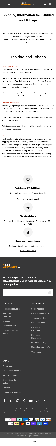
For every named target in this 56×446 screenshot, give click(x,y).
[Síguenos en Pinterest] (24, 401)
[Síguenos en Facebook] (4, 401)
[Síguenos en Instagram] (17, 401)
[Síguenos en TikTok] (37, 401)
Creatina (6, 321)
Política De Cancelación (36, 328)
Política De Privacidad (40, 313)
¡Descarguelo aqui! (28, 250)
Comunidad (36, 352)
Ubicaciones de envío (40, 347)
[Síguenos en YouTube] (31, 401)
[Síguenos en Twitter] (11, 401)
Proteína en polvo (10, 326)
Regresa (6, 388)
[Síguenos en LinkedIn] (44, 401)
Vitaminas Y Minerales (8, 314)
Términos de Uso (38, 318)
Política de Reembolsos (36, 336)
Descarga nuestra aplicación (10, 331)
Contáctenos (8, 366)
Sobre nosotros (37, 309)
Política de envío (38, 323)
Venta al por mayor (11, 375)
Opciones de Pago (39, 342)
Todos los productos (11, 309)
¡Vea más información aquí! (28, 199)
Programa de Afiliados (12, 392)
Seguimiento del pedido (9, 381)
